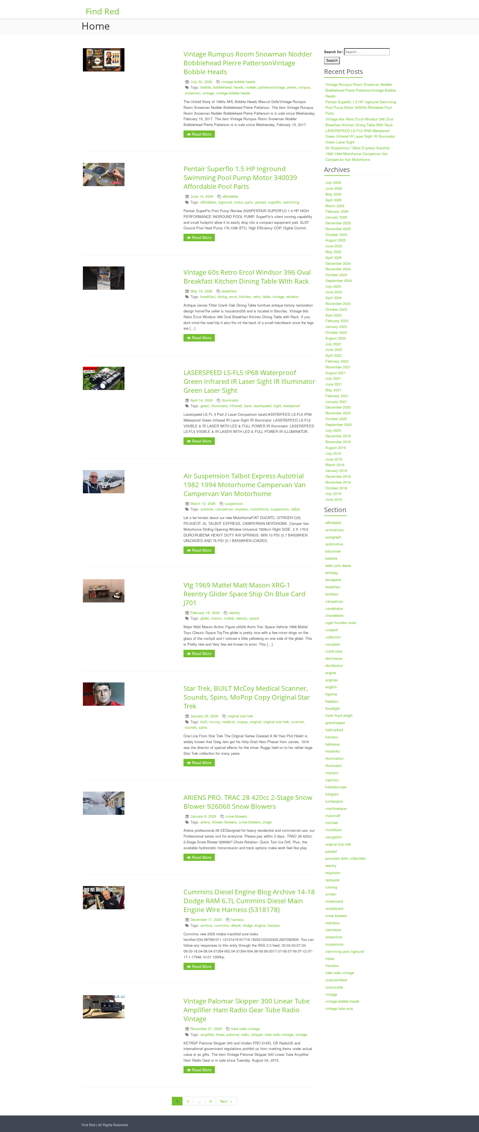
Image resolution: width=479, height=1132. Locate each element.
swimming (291, 202)
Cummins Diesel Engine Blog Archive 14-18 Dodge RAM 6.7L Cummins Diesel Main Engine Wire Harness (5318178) (249, 900)
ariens (205, 822)
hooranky (332, 751)
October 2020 (336, 418)
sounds (191, 727)
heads (238, 87)
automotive (334, 543)
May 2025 (333, 251)
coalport (331, 629)
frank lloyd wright (339, 715)
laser (247, 405)
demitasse (333, 658)
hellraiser (332, 744)
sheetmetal (334, 901)
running (331, 887)
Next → (226, 1101)
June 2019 (333, 459)
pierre (291, 87)
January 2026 (336, 217)
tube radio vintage (245, 1028)
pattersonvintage (271, 87)
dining (222, 296)
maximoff (332, 815)
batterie (331, 558)
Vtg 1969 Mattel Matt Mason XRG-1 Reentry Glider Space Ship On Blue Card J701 (244, 593)
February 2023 (336, 320)
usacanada (334, 987)
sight (277, 405)
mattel (229, 618)
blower (217, 822)
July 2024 (333, 286)
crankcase (333, 651)
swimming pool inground (344, 951)
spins (203, 727)
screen (330, 894)
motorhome (259, 509)
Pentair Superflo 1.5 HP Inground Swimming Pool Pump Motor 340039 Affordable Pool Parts (240, 177)
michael (331, 822)
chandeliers (334, 615)
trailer (329, 958)
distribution (334, 665)
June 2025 (333, 245)
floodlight (332, 708)
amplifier (207, 1034)
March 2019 (334, 464)
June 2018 (333, 499)
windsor (292, 296)
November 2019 (338, 441)
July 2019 (333, 453)
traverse (331, 965)
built (203, 721)
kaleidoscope (335, 786)
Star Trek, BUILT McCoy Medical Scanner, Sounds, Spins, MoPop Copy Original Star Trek (247, 697)
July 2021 (333, 378)
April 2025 (333, 257)
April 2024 (333, 297)
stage (267, 822)
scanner (297, 721)
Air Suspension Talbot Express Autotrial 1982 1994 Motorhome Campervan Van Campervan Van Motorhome (245, 484)
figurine (331, 694)
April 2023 (333, 315)
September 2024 (338, 280)
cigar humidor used (340, 622)
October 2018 (336, 488)
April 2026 (333, 199)
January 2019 (336, 470)
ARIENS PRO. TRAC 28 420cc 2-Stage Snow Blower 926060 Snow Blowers (248, 802)
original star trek (240, 715)
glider (204, 618)
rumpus (304, 87)
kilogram (332, 794)
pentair (260, 202)
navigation (333, 837)
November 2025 (338, 228)
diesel (236, 925)
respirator (332, 872)
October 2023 (336, 309)
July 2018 (333, 493)
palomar (232, 1034)
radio (245, 1034)
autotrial (206, 509)
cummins (221, 925)
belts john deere (338, 565)
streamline (333, 937)
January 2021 (336, 401)
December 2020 (338, 407)
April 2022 (333, 355)
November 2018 (338, 482)
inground (225, 202)
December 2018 (338, 476)
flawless (331, 701)
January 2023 (336, 326)
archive (206, 925)
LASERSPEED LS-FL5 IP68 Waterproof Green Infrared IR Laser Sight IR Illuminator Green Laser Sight (249, 381)
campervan (224, 509)
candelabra (334, 608)
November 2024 (338, 268)
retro (256, 296)
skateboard (334, 908)
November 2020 (338, 412)
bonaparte (333, 579)
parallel (331, 851)
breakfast (229, 291)
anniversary (334, 529)
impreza (331, 772)
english (331, 686)
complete (332, 644)
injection (332, 779)
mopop (242, 721)
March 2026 (334, 205)
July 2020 (333, 430)
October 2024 (336, 274)
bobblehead (222, 87)
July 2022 (333, 343)
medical (228, 721)
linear (220, 1034)
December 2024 (338, 263)
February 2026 (336, 211)
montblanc (333, 829)
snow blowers (236, 816)
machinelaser (336, 808)
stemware (333, 929)
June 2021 (333, 384)
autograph (333, 537)
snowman (192, 93)
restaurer (332, 879)
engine (260, 925)
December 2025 (338, 222)
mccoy (214, 721)
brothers (331, 594)
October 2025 (336, 234)
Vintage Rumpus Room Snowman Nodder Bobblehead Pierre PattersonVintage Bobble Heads (248, 62)
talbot (295, 509)
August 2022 (335, 338)
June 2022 (333, 349)
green (204, 405)
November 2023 (338, 303)
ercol (233, 296)
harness (237, 919)
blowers (231, 822)
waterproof (291, 405)
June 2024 (333, 291)
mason (216, 618)
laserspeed (262, 405)
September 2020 (338, 424)
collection (333, 637)
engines (331, 679)
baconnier (333, 551)
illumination (334, 758)
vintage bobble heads (238, 81)
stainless (332, 922)
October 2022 (336, 332)
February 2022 (336, 361)
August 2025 (335, 240)
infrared (236, 405)
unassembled (336, 979)
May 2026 (333, 194)
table (266, 296)
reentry (234, 612)
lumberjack (334, 801)
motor (238, 202)
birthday (331, 572)
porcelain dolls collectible (345, 858)
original (255, 721)
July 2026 (333, 182)
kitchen (245, 296)
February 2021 (336, 395)
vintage (208, 93)
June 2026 (333, 188)
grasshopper (335, 722)
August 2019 (335, 447)
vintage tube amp (339, 1008)
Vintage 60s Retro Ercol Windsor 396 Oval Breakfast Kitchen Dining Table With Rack (247, 277)
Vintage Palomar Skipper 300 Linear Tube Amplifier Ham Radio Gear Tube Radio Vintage (247, 1009)
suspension (234, 503)
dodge (248, 925)
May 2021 (333, 389)
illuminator (230, 400)
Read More (201, 134)
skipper (257, 1034)
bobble (205, 87)
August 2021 (335, 372)
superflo (274, 202)
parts (249, 202)
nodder (251, 87)
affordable (230, 196)
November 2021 (338, 366)
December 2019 (338, 435)
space (254, 618)
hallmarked (334, 729)
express (241, 509)
